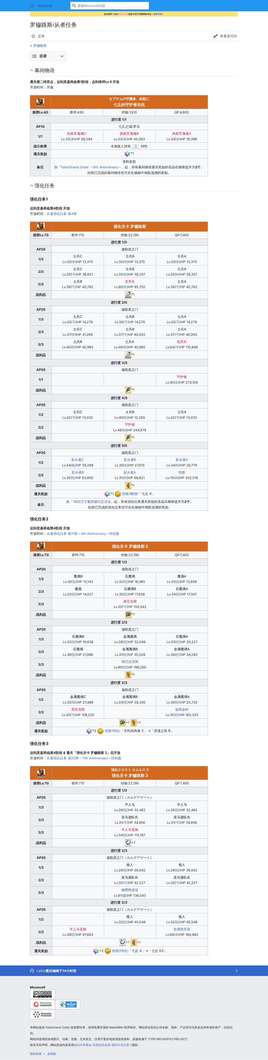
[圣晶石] (127, 153)
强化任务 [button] (45, 185)
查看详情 (157, 14)
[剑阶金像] (128, 485)
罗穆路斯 (40, 45)
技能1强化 (112, 731)
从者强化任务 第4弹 (62, 214)
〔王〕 (136, 146)
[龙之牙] (128, 294)
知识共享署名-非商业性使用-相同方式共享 (101, 1045)
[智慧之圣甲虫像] (128, 614)
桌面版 (51, 1053)
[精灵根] (128, 390)
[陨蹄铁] (128, 842)
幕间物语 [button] (45, 70)
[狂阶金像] (128, 674)
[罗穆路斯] (118, 494)
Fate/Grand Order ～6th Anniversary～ (91, 167)
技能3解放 (130, 494)
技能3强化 (120, 950)
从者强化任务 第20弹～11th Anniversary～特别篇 (84, 758)
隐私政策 (36, 1053)
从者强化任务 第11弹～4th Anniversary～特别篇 (83, 533)
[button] (32, 5)
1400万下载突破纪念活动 (92, 501)
